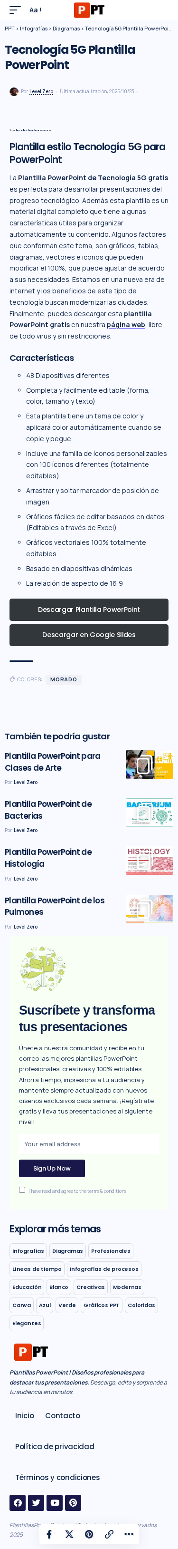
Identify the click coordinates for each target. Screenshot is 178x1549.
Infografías (28, 1251)
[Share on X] (69, 1534)
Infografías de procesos (104, 1269)
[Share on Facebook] (49, 1534)
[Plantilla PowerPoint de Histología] (149, 860)
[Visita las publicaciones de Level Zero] (14, 92)
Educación (26, 1287)
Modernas (127, 1287)
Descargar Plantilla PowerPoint (89, 609)
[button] (17, 10)
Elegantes (26, 1323)
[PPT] (89, 10)
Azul (44, 1305)
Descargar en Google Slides (89, 634)
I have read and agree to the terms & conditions (77, 1191)
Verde (66, 1305)
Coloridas (141, 1305)
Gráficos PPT (102, 1305)
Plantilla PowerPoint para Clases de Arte (52, 762)
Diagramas (67, 1251)
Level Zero (41, 91)
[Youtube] (55, 1503)
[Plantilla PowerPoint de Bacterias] (149, 812)
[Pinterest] (73, 1503)
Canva (21, 1305)
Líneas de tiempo (37, 1269)
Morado (63, 679)
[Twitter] (36, 1503)
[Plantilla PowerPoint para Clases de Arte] (149, 764)
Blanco (58, 1287)
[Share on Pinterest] (89, 1534)
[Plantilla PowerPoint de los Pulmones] (149, 909)
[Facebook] (17, 1503)
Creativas (90, 1287)
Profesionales (111, 1251)
